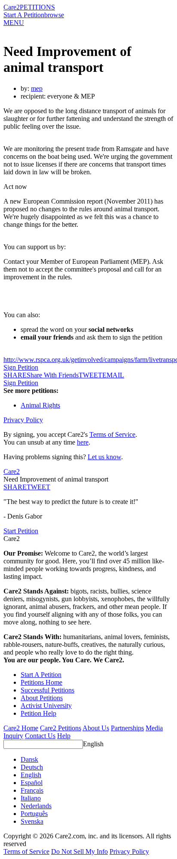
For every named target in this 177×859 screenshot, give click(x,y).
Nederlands (36, 806)
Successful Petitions (47, 690)
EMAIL (113, 375)
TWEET (90, 375)
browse (54, 15)
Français (32, 790)
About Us (95, 728)
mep (37, 88)
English (93, 744)
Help (63, 735)
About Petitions (42, 697)
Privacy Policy (23, 419)
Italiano (31, 798)
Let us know (104, 456)
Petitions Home (41, 682)
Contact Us (40, 735)
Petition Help (38, 713)
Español (32, 782)
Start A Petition (23, 15)
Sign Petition (20, 367)
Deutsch (32, 767)
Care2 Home (20, 728)
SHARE (15, 487)
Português (34, 813)
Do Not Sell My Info (79, 851)
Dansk (29, 759)
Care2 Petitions (60, 728)
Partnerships (127, 728)
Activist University (46, 705)
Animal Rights (40, 405)
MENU (13, 22)
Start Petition (20, 531)
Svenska (32, 821)
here (82, 442)
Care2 (11, 7)
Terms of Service (112, 434)
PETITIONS (37, 7)
